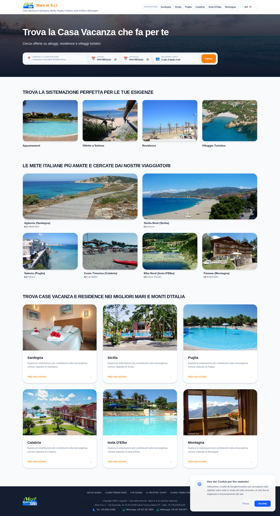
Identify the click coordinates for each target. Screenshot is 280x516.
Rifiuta (245, 503)
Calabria (200, 7)
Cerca (208, 58)
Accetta (262, 503)
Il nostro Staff (156, 492)
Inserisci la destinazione (46, 57)
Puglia (188, 7)
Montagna (230, 7)
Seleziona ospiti (169, 57)
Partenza (134, 57)
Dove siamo (94, 492)
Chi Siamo (136, 492)
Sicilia (178, 7)
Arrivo (100, 57)
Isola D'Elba (215, 7)
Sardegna (166, 7)
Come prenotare (116, 492)
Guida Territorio (181, 492)
